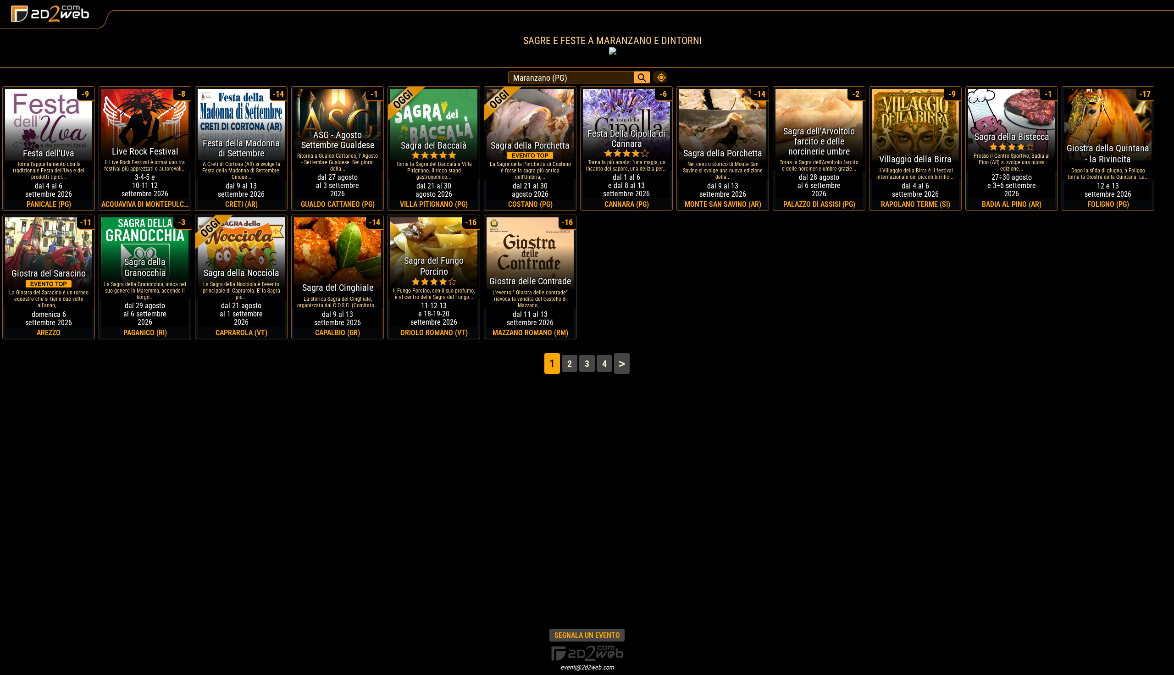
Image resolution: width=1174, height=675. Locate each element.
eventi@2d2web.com (587, 667)
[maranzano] (660, 74)
